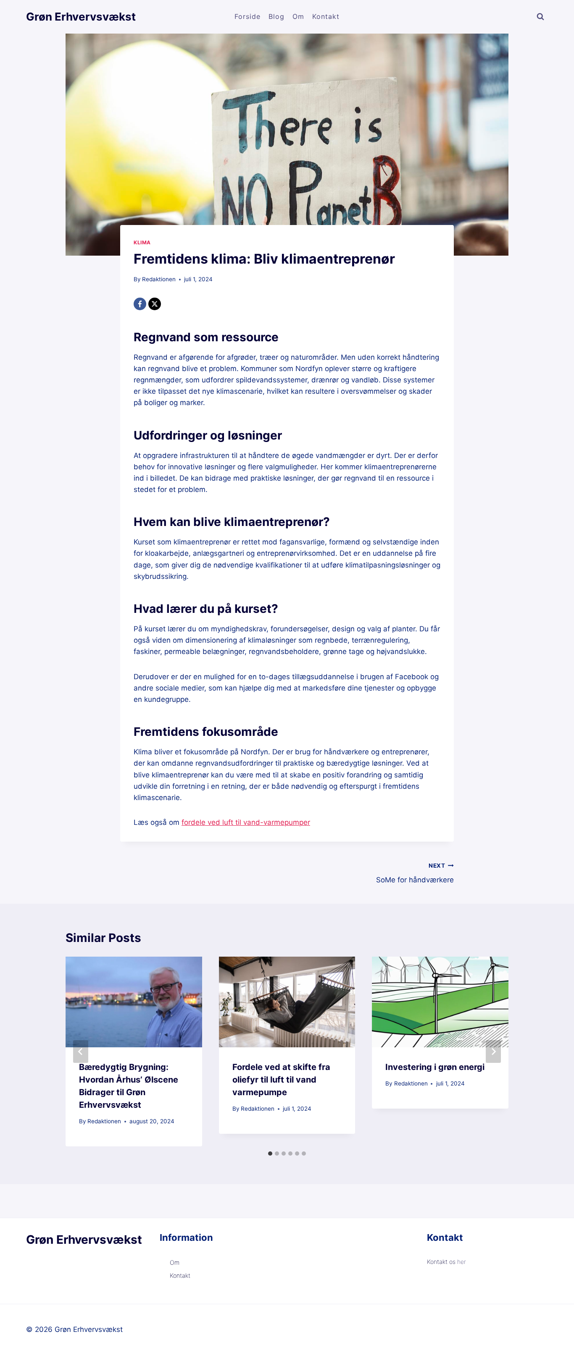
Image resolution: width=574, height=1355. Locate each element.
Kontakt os (442, 1261)
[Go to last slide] (80, 1051)
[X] (154, 304)
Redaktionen (159, 279)
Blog (276, 16)
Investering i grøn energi (434, 1067)
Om (298, 16)
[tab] (270, 1153)
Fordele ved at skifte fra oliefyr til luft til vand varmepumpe (281, 1079)
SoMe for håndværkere (415, 873)
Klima (142, 242)
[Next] (493, 1051)
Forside (247, 16)
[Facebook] (140, 304)
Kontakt (326, 16)
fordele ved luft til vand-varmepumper (246, 822)
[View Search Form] (540, 16)
